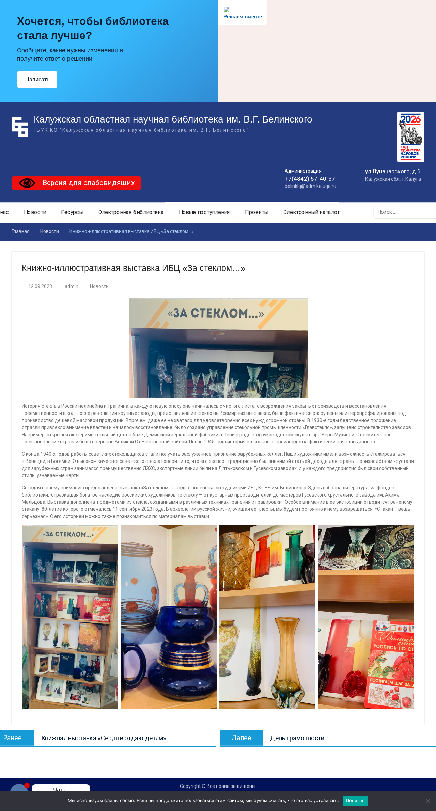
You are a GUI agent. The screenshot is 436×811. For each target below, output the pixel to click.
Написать (37, 79)
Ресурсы (72, 212)
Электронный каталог (311, 212)
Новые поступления (204, 212)
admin (71, 286)
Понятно (355, 800)
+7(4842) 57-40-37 (310, 178)
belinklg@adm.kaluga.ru (310, 186)
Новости (35, 212)
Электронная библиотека (131, 212)
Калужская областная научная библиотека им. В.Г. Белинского (173, 119)
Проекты (256, 212)
